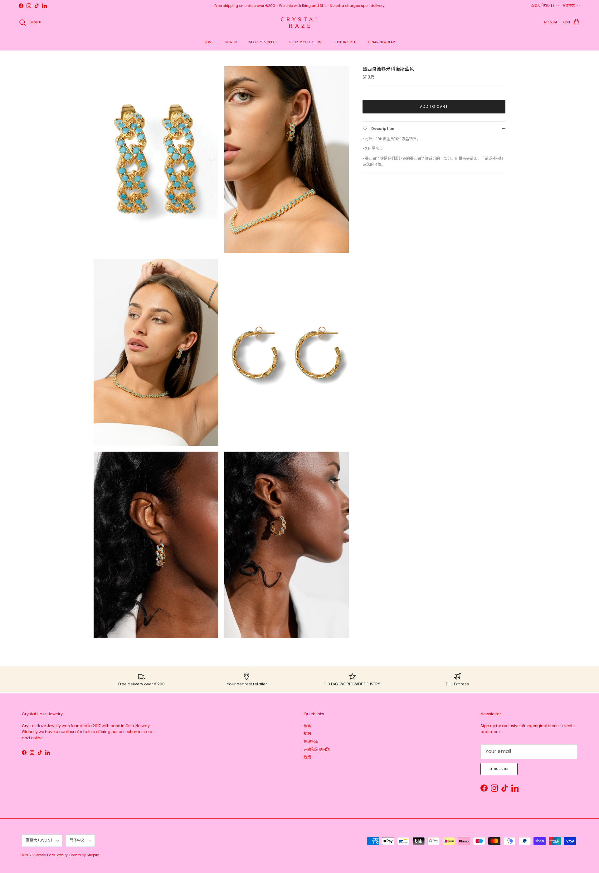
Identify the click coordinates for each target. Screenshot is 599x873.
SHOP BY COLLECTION (305, 42)
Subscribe (499, 768)
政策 (307, 757)
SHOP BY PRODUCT (263, 42)
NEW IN (231, 42)
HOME (208, 42)
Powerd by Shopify (84, 855)
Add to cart (434, 106)
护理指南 (311, 741)
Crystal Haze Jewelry (51, 855)
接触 (307, 733)
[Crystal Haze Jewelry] (299, 22)
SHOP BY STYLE (345, 42)
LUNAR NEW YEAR (381, 42)
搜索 (307, 725)
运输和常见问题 (317, 749)
